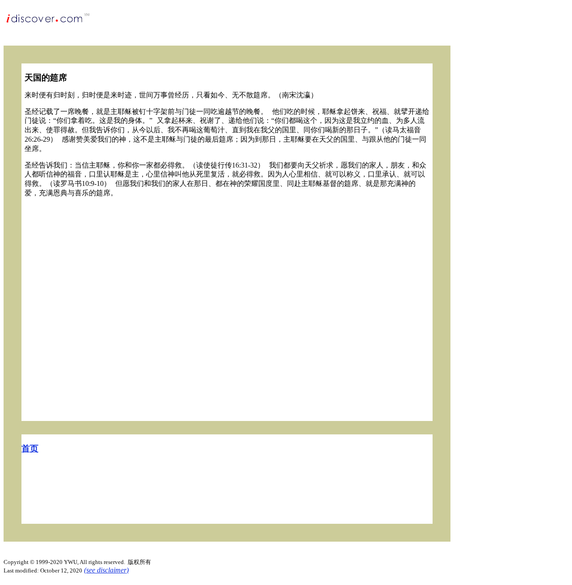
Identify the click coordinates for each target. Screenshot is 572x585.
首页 (29, 448)
